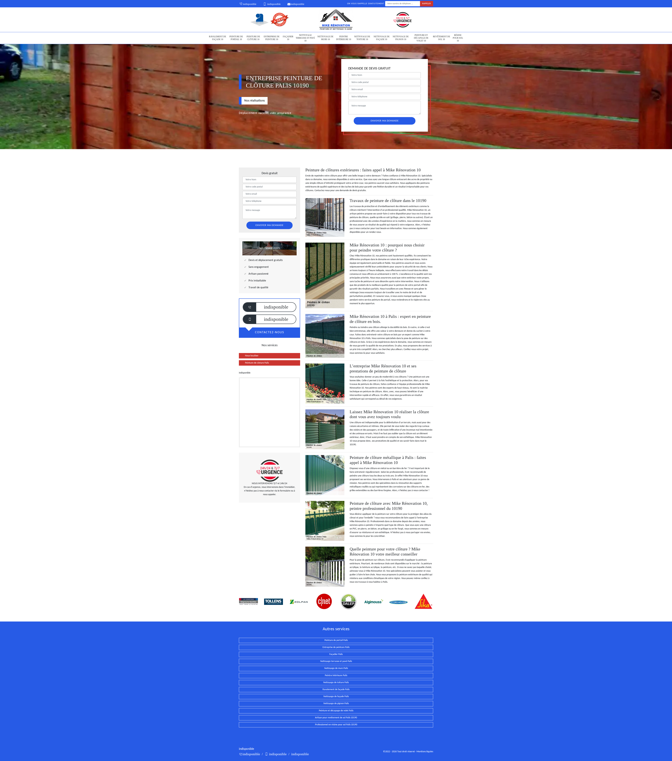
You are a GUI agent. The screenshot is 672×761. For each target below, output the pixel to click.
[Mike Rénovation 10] (336, 19)
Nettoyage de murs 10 (325, 38)
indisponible (249, 4)
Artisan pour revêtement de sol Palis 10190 (336, 717)
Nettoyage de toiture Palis (336, 682)
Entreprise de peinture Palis (336, 647)
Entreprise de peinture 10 (271, 38)
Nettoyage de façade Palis (336, 696)
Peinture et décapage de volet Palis (336, 710)
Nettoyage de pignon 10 (401, 38)
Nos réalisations (254, 100)
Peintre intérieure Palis (336, 675)
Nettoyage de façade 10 (382, 38)
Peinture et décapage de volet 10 (421, 38)
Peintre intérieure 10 (343, 38)
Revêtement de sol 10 (441, 38)
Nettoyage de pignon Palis (336, 703)
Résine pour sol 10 (458, 38)
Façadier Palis (336, 654)
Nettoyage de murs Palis (336, 668)
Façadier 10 (288, 38)
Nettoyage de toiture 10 (362, 38)
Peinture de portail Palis (336, 640)
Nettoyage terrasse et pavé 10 (305, 38)
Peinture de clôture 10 (253, 38)
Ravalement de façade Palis (336, 689)
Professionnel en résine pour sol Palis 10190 (336, 724)
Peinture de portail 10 (236, 38)
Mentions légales (424, 751)
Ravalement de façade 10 (217, 38)
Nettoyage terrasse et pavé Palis (336, 661)
